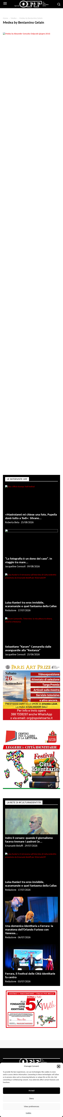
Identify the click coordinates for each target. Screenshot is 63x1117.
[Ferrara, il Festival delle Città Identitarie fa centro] (31, 961)
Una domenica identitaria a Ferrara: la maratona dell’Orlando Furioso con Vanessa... (29, 934)
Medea (14, 18)
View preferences (31, 1107)
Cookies (28, 1113)
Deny (31, 1099)
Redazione (10, 614)
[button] (58, 1066)
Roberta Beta (12, 526)
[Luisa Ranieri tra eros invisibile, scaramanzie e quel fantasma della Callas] (31, 590)
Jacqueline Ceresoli (15, 570)
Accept (32, 1091)
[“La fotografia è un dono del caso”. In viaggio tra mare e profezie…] (31, 546)
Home (5, 18)
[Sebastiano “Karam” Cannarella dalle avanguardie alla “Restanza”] (31, 634)
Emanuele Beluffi (14, 850)
